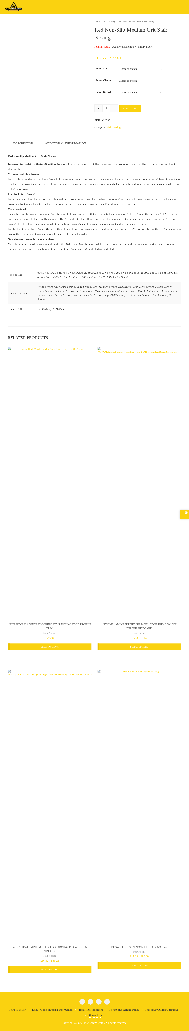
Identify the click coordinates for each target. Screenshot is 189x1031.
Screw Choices (104, 80)
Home (97, 21)
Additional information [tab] (65, 143)
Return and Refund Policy (124, 1009)
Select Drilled (103, 92)
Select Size (101, 68)
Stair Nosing (109, 21)
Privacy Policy (17, 1009)
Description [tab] (23, 143)
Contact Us (95, 1014)
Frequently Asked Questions (161, 1009)
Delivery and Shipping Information (52, 1009)
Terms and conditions (91, 1009)
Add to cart (130, 108)
